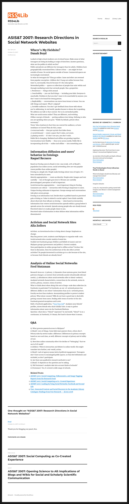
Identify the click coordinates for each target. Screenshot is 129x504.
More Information (98, 160)
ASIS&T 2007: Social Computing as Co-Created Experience (53, 381)
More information (98, 194)
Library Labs (116, 19)
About (107, 19)
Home (100, 19)
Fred (9, 422)
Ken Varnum (12, 49)
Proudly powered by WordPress (24, 495)
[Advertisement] (107, 85)
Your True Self (58, 304)
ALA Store (101, 130)
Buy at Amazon (97, 162)
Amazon (116, 128)
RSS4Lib (13, 21)
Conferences (11, 55)
